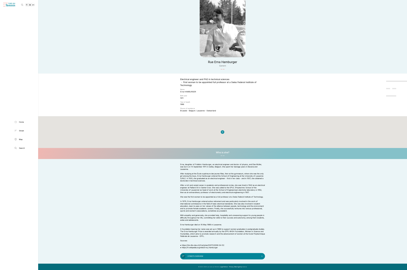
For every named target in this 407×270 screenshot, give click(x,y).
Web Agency (238, 267)
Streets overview (195, 256)
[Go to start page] (9, 4)
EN (33, 5)
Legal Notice (224, 267)
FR (27, 5)
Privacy (231, 267)
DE (30, 5)
